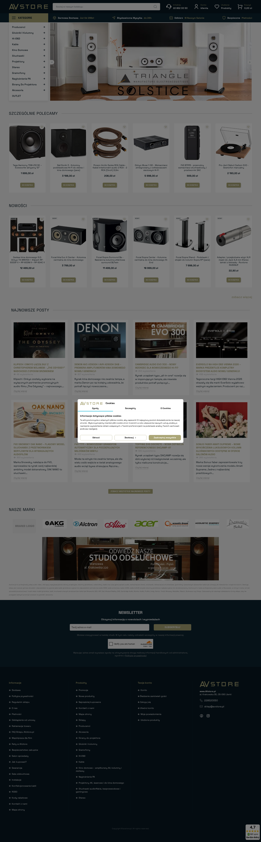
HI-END (82, 756)
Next (250, 62)
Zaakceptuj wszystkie (165, 437)
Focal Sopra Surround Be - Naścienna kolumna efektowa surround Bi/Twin (110, 260)
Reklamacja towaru (21, 726)
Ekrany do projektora (89, 738)
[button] (201, 7)
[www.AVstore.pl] (28, 7)
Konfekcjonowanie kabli (24, 785)
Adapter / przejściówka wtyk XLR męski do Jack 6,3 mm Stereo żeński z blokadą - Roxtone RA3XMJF (233, 261)
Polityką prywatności (136, 655)
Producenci (84, 726)
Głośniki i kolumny (88, 744)
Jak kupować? (19, 761)
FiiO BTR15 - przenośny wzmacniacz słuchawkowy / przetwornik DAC (192, 168)
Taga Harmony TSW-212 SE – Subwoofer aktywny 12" (27, 166)
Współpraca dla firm (22, 738)
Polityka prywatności (22, 696)
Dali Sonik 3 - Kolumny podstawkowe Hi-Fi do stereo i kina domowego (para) (68, 168)
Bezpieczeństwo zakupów (25, 750)
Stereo (82, 797)
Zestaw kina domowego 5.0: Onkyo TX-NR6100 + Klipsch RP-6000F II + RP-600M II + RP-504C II (27, 260)
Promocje (83, 690)
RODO (14, 791)
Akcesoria (84, 732)
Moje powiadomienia (151, 714)
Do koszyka (27, 185)
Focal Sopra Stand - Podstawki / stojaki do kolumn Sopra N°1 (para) (192, 258)
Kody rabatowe (19, 797)
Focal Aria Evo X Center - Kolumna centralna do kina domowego (68, 258)
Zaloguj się (145, 702)
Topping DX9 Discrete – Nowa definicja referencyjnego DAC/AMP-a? (159, 446)
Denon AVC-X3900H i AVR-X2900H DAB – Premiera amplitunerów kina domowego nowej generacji (99, 368)
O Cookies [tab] (166, 408)
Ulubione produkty (150, 720)
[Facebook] (201, 716)
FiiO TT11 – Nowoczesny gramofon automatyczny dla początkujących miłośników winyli (97, 448)
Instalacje (16, 779)
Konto (144, 690)
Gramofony (84, 750)
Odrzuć (96, 437)
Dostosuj (129, 437)
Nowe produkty (87, 696)
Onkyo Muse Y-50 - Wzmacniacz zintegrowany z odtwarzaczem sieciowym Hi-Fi (151, 168)
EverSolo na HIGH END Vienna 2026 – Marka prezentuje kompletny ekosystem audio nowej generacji (218, 368)
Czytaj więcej (20, 391)
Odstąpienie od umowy (23, 720)
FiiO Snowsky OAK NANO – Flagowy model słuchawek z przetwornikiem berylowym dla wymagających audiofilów (39, 449)
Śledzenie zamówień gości (153, 696)
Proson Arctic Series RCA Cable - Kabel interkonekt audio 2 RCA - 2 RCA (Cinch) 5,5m (110, 168)
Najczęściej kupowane (90, 702)
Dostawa (16, 690)
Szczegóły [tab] (130, 408)
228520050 (211, 700)
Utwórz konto (147, 708)
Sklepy (82, 720)
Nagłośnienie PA (87, 776)
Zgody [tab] (95, 408)
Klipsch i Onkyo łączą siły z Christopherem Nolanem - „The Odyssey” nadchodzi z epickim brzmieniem (39, 368)
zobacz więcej (242, 297)
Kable (81, 761)
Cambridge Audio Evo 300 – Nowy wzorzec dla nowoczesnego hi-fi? (156, 366)
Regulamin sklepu (21, 702)
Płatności (16, 714)
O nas (14, 708)
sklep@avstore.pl (214, 706)
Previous (52, 62)
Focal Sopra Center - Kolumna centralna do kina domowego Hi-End (151, 260)
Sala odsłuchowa (20, 774)
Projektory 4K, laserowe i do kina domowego (101, 782)
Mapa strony (18, 809)
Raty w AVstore (19, 744)
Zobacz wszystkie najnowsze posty (130, 491)
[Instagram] (208, 716)
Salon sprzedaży (20, 756)
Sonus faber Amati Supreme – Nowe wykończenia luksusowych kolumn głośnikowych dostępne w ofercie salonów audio (218, 449)
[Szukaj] (155, 7)
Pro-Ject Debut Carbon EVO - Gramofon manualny (233, 166)
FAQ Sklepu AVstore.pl (23, 732)
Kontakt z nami (19, 803)
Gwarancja (17, 768)
